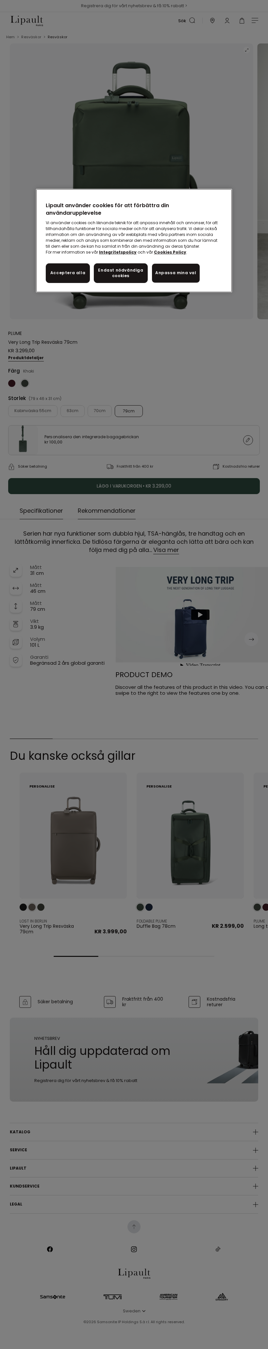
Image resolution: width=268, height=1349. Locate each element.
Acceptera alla (67, 272)
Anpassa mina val (175, 272)
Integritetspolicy (118, 252)
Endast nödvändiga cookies (120, 272)
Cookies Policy (170, 252)
